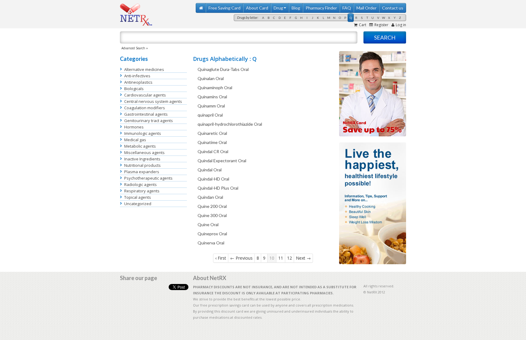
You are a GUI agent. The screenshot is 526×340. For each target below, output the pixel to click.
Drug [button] (278, 7)
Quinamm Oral (211, 105)
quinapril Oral (210, 114)
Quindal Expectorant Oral (222, 160)
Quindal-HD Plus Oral (218, 188)
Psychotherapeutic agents (148, 178)
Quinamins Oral (212, 96)
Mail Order (366, 7)
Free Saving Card (224, 7)
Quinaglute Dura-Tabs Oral (223, 69)
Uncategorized (137, 203)
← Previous (241, 258)
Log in (401, 24)
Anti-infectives (137, 76)
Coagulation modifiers (144, 107)
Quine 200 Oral (212, 206)
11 (280, 258)
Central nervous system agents (153, 101)
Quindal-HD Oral (213, 178)
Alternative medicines (144, 69)
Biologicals (134, 88)
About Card (257, 7)
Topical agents (137, 197)
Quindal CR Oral (213, 151)
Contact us (392, 7)
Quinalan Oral (211, 78)
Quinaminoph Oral (215, 87)
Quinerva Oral (211, 242)
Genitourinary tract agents (148, 120)
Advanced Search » (134, 48)
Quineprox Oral (212, 233)
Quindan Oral (210, 197)
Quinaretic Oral (212, 133)
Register (381, 24)
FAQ (346, 7)
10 (271, 258)
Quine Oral (208, 224)
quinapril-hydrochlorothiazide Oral (230, 124)
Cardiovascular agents (145, 95)
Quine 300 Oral (212, 215)
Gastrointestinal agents (146, 114)
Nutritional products (142, 165)
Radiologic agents (140, 184)
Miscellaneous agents (144, 152)
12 (289, 258)
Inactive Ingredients (142, 159)
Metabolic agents (140, 146)
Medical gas (135, 139)
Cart (362, 24)
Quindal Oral (210, 169)
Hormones (134, 127)
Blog (296, 7)
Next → (303, 258)
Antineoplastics (138, 82)
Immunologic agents (142, 133)
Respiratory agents (142, 191)
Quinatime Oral (212, 142)
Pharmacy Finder (321, 7)
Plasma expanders (141, 171)
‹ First (220, 258)
